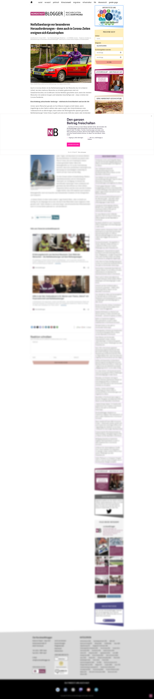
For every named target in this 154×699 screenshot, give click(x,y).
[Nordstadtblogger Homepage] (31, 2)
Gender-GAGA (113, 2)
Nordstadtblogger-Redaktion (58, 38)
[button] (109, 17)
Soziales (76, 38)
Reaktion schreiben (60, 38)
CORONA (70, 38)
